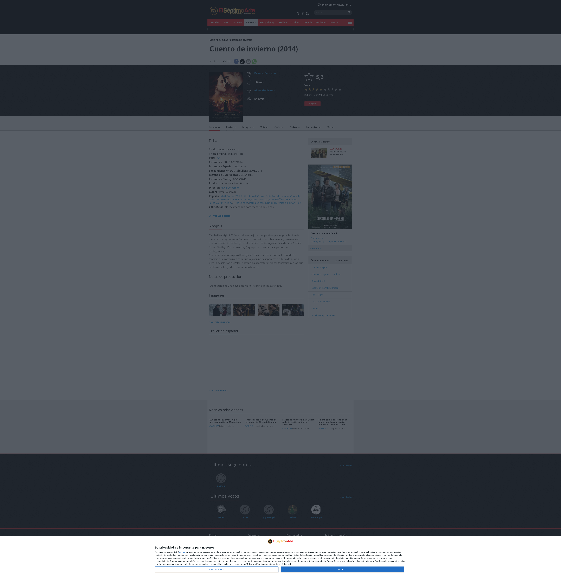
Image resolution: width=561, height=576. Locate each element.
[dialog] (280, 556)
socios (182, 552)
